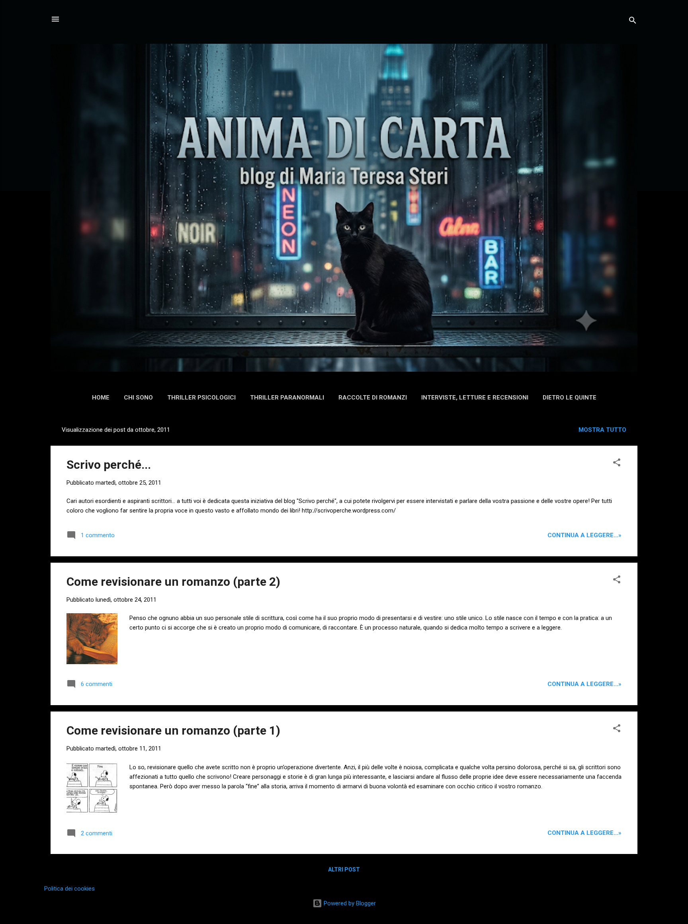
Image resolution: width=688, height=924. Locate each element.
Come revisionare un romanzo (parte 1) (173, 730)
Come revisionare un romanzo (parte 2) (173, 582)
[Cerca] (632, 22)
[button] (617, 464)
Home (100, 397)
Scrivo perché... (108, 465)
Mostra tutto (602, 429)
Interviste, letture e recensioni (474, 397)
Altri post (344, 869)
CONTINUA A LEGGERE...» (584, 535)
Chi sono (138, 397)
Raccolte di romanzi (372, 397)
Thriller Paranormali (287, 397)
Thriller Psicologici (201, 397)
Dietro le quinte (569, 397)
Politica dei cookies (69, 888)
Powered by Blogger (349, 903)
